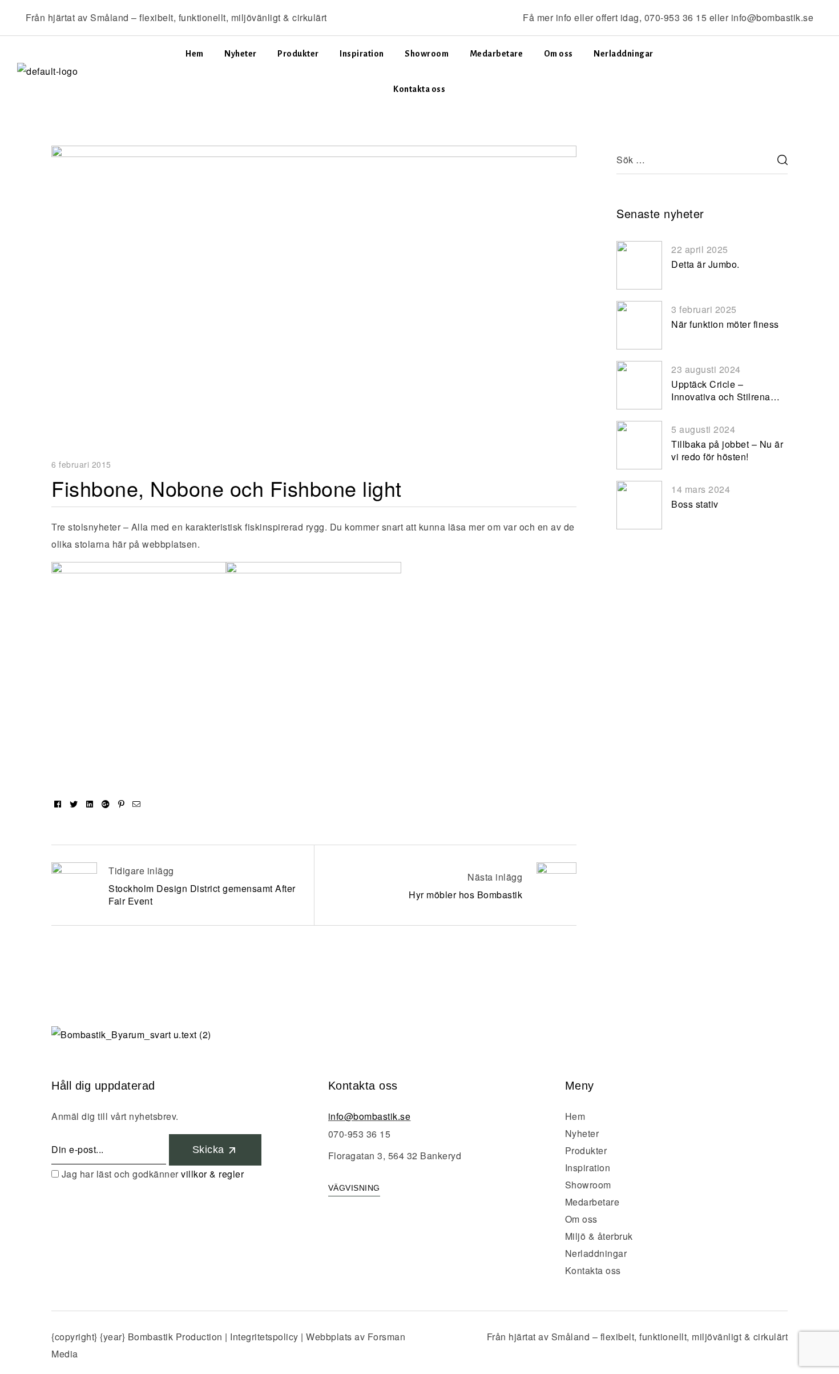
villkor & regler (212, 1173)
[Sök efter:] (702, 159)
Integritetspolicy (264, 1336)
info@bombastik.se (772, 17)
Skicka (210, 1149)
